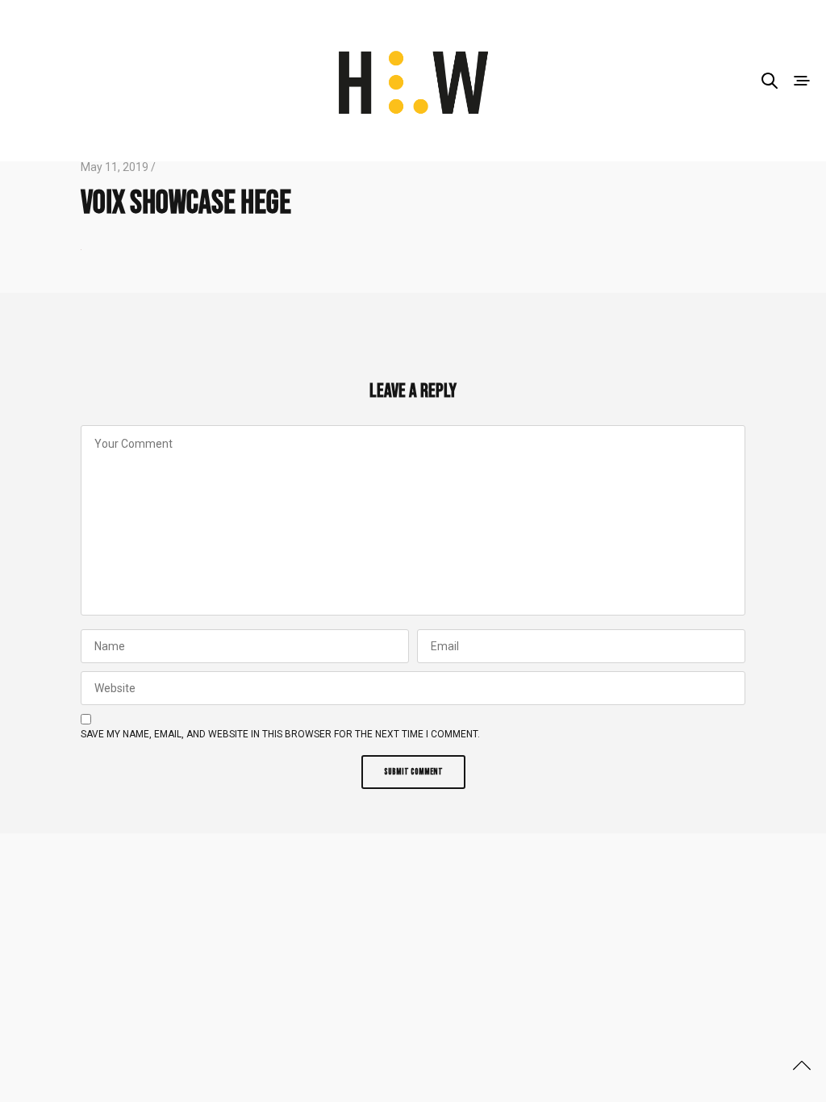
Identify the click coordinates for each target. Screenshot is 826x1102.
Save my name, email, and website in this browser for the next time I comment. (280, 734)
